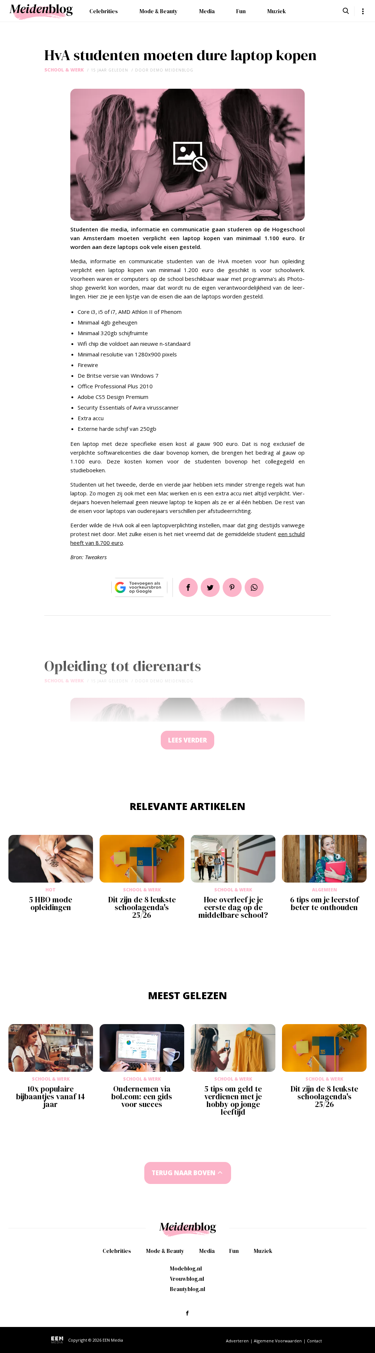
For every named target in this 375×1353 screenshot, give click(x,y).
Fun (241, 11)
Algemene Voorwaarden (278, 1340)
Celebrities (103, 11)
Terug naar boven (183, 1173)
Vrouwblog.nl (187, 1279)
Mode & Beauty (159, 11)
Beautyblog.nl (187, 1289)
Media (207, 11)
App (254, 587)
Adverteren (237, 1340)
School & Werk (64, 70)
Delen (188, 587)
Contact (314, 1340)
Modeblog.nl (186, 1268)
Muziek (276, 11)
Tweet (210, 587)
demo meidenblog (171, 70)
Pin (232, 587)
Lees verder (187, 740)
